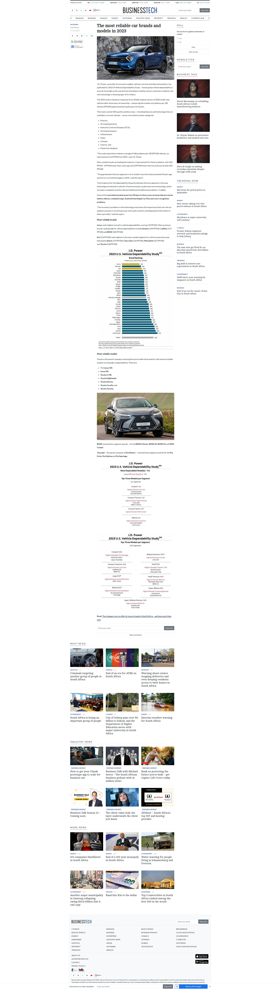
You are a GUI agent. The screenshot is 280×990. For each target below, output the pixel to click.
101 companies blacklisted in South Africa (85, 859)
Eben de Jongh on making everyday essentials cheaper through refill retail (190, 169)
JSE (88, 3)
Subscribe (204, 10)
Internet (145, 939)
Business (92, 18)
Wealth (183, 18)
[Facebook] (72, 10)
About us (76, 955)
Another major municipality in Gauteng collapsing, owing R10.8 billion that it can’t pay (86, 900)
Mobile (144, 943)
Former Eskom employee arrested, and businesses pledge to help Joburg (192, 234)
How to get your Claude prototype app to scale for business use (85, 774)
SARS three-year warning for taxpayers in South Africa (191, 278)
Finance (103, 18)
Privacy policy (78, 966)
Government (75, 714)
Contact (76, 962)
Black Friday (147, 929)
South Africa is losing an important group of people (85, 719)
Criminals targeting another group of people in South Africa (86, 676)
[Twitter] (77, 10)
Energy (115, 18)
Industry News (143, 18)
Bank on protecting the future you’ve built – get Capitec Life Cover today (155, 774)
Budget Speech (78, 932)
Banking (80, 18)
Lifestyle (74, 670)
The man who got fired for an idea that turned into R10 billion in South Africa (192, 250)
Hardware (76, 939)
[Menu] (71, 18)
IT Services (181, 939)
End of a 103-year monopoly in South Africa (122, 859)
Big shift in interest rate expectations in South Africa (191, 265)
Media (109, 943)
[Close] (210, 986)
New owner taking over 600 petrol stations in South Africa (191, 205)
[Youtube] (90, 10)
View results (193, 52)
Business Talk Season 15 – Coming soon (85, 814)
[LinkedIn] (86, 10)
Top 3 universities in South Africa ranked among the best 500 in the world (157, 898)
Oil (198, 3)
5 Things (109, 714)
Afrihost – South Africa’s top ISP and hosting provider (156, 816)
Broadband (181, 929)
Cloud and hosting (185, 932)
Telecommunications (186, 946)
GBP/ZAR (135, 3)
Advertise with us (80, 959)
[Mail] (91, 36)
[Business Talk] (97, 10)
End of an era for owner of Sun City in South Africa (192, 292)
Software (111, 946)
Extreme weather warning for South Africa (156, 719)
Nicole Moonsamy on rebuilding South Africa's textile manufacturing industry (192, 104)
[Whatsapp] (81, 10)
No (180, 42)
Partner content (78, 768)
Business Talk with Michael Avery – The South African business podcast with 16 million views (122, 776)
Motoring (127, 18)
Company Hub (197, 18)
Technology (147, 946)
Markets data (76, 3)
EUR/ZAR (157, 3)
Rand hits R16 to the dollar (121, 895)
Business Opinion (149, 932)
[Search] (209, 18)
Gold (177, 3)
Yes (180, 38)
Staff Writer (74, 27)
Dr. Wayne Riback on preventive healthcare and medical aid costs (193, 136)
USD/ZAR (113, 3)
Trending (171, 18)
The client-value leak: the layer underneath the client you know (122, 816)
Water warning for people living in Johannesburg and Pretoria (157, 860)
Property (158, 18)
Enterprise (145, 892)
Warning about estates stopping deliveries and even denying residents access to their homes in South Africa (155, 679)
